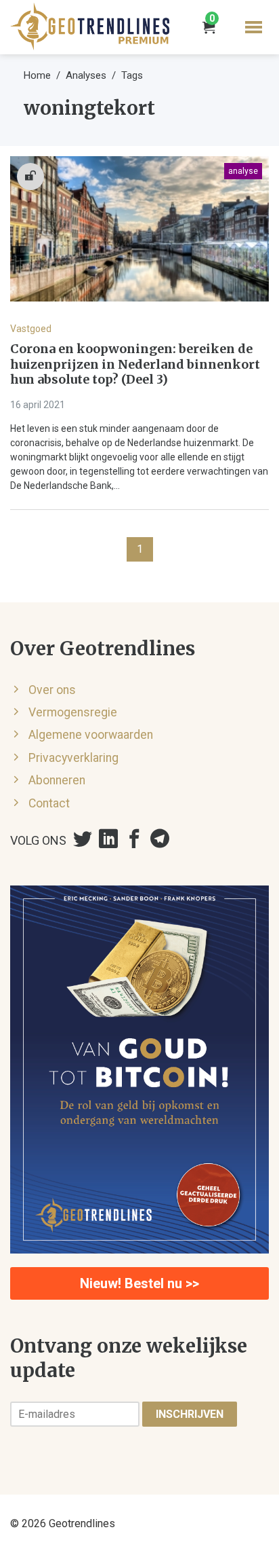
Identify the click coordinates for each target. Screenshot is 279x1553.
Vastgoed (30, 328)
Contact (49, 803)
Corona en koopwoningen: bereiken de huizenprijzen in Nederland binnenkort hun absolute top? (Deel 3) (135, 364)
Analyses (86, 75)
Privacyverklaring (73, 758)
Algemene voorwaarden (90, 735)
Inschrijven (189, 1414)
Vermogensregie (72, 712)
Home (37, 75)
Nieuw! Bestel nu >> (139, 1283)
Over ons (52, 690)
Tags (132, 75)
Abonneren (56, 780)
